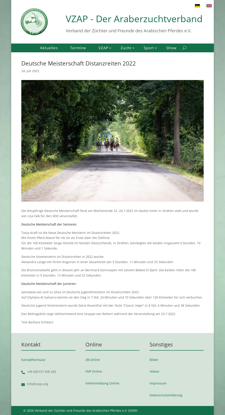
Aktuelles (49, 48)
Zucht (126, 48)
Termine (78, 48)
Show (171, 48)
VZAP (103, 48)
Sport (149, 48)
